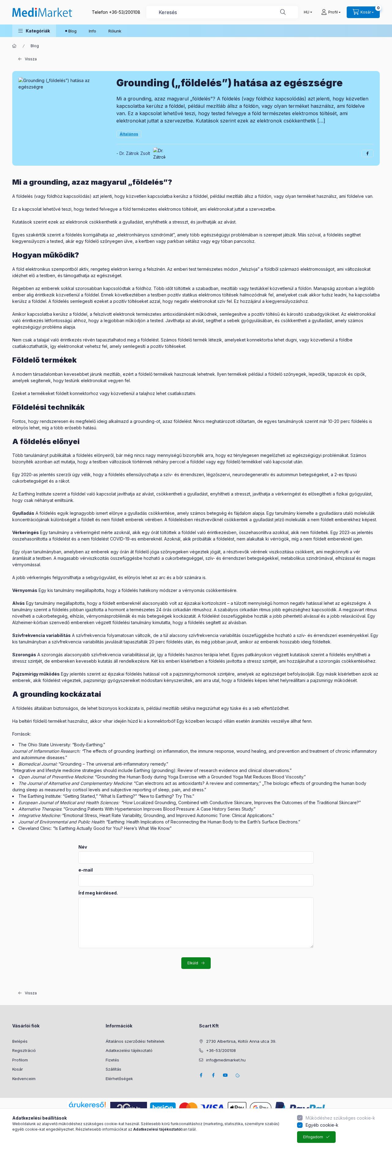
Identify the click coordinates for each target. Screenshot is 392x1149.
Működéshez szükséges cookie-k (340, 1118)
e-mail (85, 870)
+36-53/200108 (124, 12)
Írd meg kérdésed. (98, 893)
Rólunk (114, 30)
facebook (201, 1075)
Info (92, 30)
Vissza (31, 59)
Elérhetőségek (119, 1078)
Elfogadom (313, 1137)
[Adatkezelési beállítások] (238, 1075)
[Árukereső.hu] (87, 1104)
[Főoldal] (14, 46)
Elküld (192, 963)
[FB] (213, 1075)
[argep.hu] (128, 1107)
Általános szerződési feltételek (135, 1041)
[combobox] (222, 12)
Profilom (20, 1059)
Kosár (17, 1069)
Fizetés (112, 1059)
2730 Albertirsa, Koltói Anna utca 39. (241, 1041)
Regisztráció (24, 1050)
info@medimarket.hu (226, 1059)
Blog (72, 30)
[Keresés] (283, 12)
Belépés (20, 1041)
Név (82, 847)
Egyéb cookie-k (322, 1125)
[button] (34, 30)
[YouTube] (225, 1075)
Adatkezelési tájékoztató (129, 1050)
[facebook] (367, 153)
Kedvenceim (24, 1078)
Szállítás (113, 1069)
